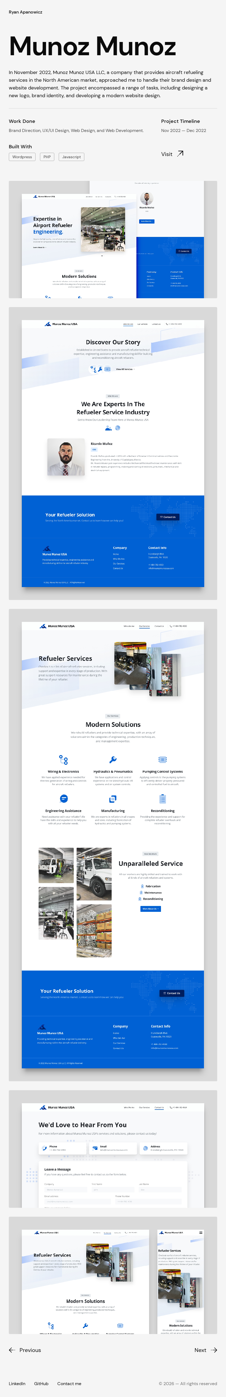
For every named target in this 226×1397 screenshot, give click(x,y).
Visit (167, 154)
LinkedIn (17, 1384)
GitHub (41, 1384)
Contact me (69, 1384)
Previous (30, 1350)
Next (200, 1350)
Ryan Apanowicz (25, 12)
